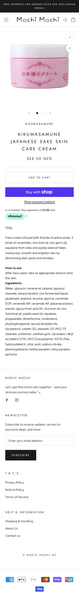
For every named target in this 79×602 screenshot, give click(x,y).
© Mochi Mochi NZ (39, 555)
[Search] (65, 20)
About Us (11, 528)
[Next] (50, 113)
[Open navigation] (6, 19)
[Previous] (29, 113)
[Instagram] (16, 399)
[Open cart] (73, 20)
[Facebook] (6, 399)
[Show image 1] (37, 113)
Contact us (12, 536)
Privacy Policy (14, 482)
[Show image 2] (42, 113)
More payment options (39, 202)
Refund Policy (14, 490)
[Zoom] (70, 37)
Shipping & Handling (19, 521)
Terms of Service (17, 497)
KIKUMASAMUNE (39, 124)
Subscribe (21, 455)
